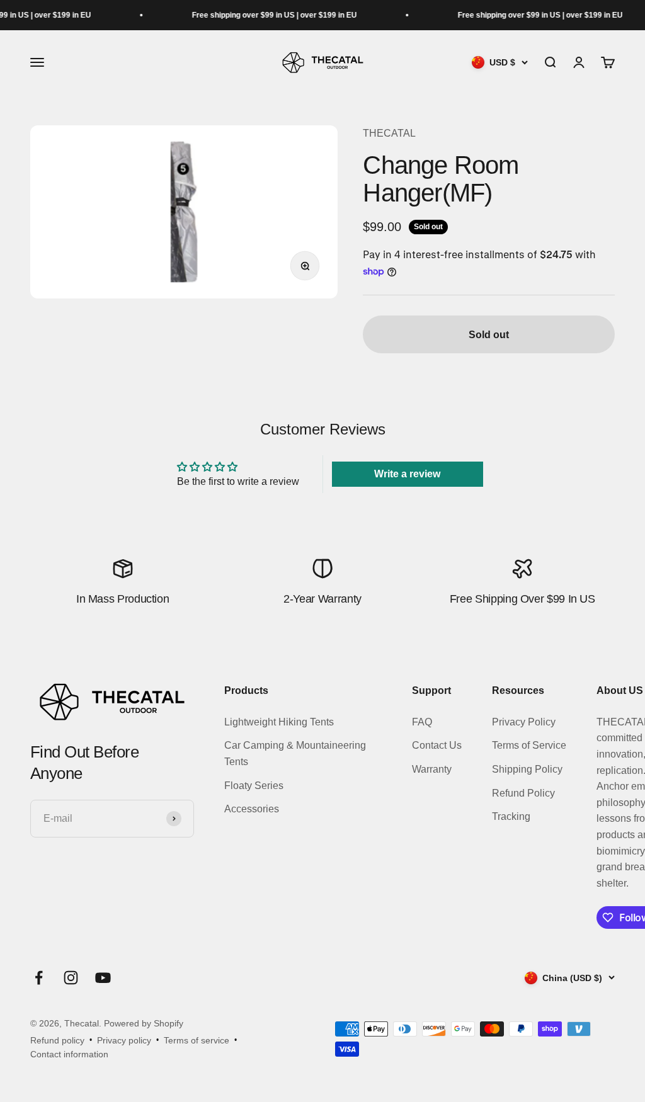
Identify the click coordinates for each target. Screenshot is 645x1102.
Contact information (69, 1054)
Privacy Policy (524, 722)
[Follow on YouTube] (102, 977)
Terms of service (196, 1040)
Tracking (511, 816)
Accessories (251, 809)
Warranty (432, 769)
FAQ (422, 722)
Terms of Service (529, 745)
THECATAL (389, 133)
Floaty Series (253, 785)
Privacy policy (124, 1040)
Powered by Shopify (143, 1023)
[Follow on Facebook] (38, 977)
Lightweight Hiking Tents (279, 722)
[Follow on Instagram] (70, 977)
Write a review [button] (407, 474)
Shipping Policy (527, 769)
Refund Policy (523, 793)
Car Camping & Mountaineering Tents (295, 753)
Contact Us (437, 745)
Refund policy (57, 1040)
